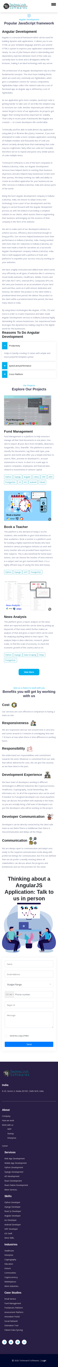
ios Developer (10, 1220)
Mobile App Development (15, 1163)
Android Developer (12, 1224)
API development (11, 1176)
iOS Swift (8, 1233)
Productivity (14, 345)
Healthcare (9, 1250)
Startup (10, 1133)
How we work (8, 1120)
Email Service (10, 1299)
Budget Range (14, 984)
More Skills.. (9, 1238)
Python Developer (12, 1202)
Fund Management (12, 1303)
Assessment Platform (13, 1312)
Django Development (13, 1172)
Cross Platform (16, 374)
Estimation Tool (11, 1325)
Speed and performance (20, 365)
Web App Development (14, 1158)
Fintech (7, 1268)
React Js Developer (12, 1211)
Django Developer (12, 1207)
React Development (13, 1180)
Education (8, 1264)
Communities (10, 1272)
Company (6, 1116)
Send (29, 1044)
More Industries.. (11, 1286)
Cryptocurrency (11, 1277)
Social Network (11, 1321)
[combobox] (9, 994)
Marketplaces (10, 1281)
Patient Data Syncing (13, 1330)
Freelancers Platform (13, 1307)
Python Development (13, 1167)
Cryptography (10, 1259)
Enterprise (11, 1138)
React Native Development (16, 1185)
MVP (9, 1129)
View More (29, 672)
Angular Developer (12, 1215)
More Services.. (11, 1189)
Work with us (7, 1125)
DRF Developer (11, 1229)
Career (5, 1146)
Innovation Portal (12, 1316)
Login (43, 1360)
